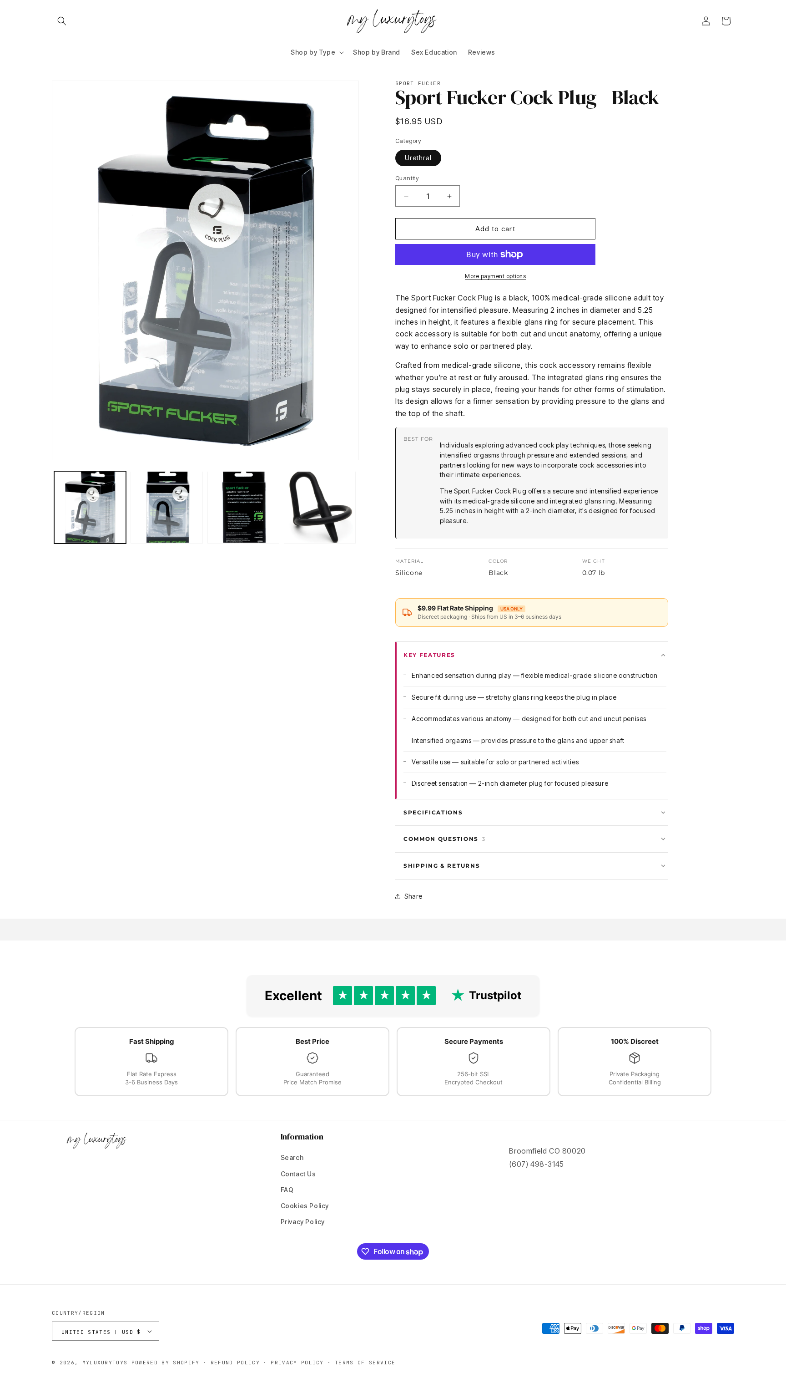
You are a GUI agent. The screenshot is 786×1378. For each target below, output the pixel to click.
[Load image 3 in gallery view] (243, 507)
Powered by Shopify (165, 1362)
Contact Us (298, 1174)
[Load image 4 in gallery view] (320, 507)
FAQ (287, 1190)
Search (292, 1157)
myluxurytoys (105, 1362)
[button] (62, 21)
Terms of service (365, 1362)
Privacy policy (297, 1362)
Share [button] (413, 896)
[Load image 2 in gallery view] (166, 507)
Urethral (418, 158)
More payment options (495, 276)
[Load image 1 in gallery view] (90, 507)
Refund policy (235, 1362)
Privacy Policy (303, 1221)
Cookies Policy (305, 1206)
